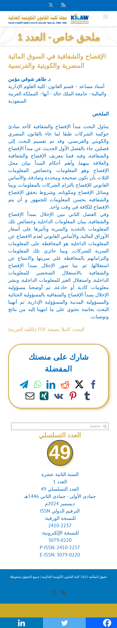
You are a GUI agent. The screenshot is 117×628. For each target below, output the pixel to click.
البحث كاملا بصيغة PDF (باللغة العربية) (46, 329)
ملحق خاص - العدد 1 (58, 36)
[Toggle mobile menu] (106, 17)
